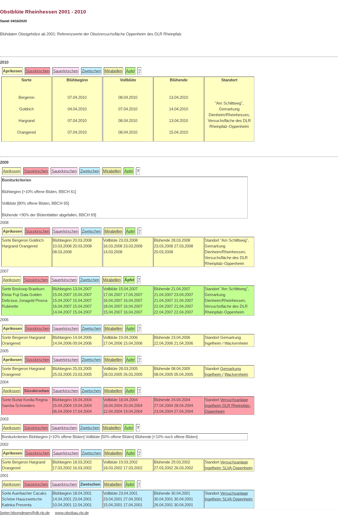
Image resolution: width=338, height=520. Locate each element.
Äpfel (130, 71)
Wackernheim (236, 374)
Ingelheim (213, 406)
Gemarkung (230, 369)
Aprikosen (11, 171)
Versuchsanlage (234, 400)
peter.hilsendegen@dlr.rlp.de (25, 513)
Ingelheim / (214, 374)
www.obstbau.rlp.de (72, 513)
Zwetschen (91, 71)
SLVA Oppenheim (237, 468)
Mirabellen (113, 71)
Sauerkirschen (65, 71)
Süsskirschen (37, 71)
